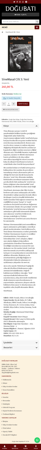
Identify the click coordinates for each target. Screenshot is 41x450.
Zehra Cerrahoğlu (28, 121)
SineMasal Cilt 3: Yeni (13, 32)
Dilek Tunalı (17, 121)
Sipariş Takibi (7, 431)
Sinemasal (5, 121)
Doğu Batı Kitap (14, 119)
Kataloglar (6, 404)
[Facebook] (17, 2)
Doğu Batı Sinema (26, 119)
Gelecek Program (9, 407)
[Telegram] (26, 2)
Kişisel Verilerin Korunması (12, 411)
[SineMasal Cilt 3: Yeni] (20, 53)
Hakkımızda (7, 380)
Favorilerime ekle (11, 109)
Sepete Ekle (23, 104)
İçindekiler (8, 343)
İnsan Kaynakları (8, 390)
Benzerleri (8, 348)
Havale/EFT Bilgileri (10, 435)
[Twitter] (14, 2)
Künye (6, 126)
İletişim (5, 421)
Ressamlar (6, 400)
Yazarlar (5, 397)
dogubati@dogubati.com (10, 372)
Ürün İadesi (7, 428)
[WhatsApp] (23, 2)
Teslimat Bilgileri (9, 414)
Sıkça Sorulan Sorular (10, 386)
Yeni (10, 121)
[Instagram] (20, 2)
